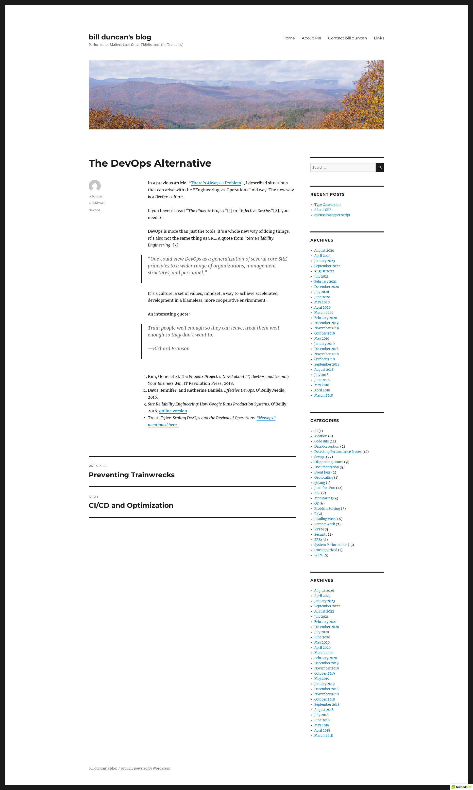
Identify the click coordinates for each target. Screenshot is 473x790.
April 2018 (322, 390)
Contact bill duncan (347, 38)
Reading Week (325, 519)
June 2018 (322, 380)
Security (320, 534)
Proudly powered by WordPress (145, 768)
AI (316, 431)
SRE (317, 540)
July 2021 (321, 276)
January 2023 (324, 261)
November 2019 (326, 328)
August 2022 (324, 271)
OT (316, 503)
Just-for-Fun (324, 488)
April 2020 (322, 307)
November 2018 (326, 354)
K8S (317, 493)
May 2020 (322, 302)
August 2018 (324, 370)
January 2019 (324, 344)
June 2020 (322, 297)
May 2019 (321, 338)
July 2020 (321, 292)
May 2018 (321, 385)
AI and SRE (322, 210)
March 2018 (323, 395)
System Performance (330, 545)
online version (173, 410)
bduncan (96, 196)
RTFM (319, 529)
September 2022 (327, 266)
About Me (311, 38)
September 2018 (326, 364)
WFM (318, 555)
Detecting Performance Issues (338, 452)
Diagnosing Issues (328, 462)
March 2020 (323, 313)
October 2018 (324, 359)
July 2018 (321, 375)
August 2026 (324, 250)
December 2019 (326, 323)
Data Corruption (326, 446)
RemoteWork (324, 524)
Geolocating (323, 477)
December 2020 (326, 287)
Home (289, 38)
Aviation (320, 436)
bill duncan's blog (120, 37)
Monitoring (323, 498)
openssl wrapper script (332, 215)
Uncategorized (325, 550)
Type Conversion (327, 205)
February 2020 (325, 318)
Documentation (326, 467)
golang (319, 483)
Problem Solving (327, 509)
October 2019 (324, 333)
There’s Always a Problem (216, 182)
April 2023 (322, 256)
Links (379, 38)
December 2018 (326, 349)
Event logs (322, 472)
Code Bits (321, 441)
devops (94, 210)
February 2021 (325, 282)
